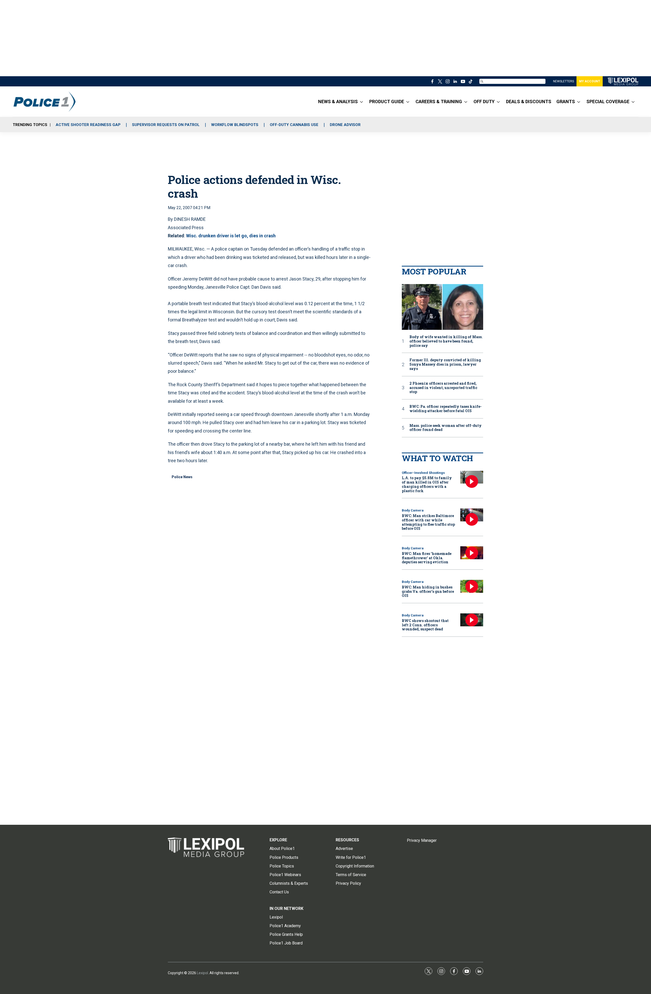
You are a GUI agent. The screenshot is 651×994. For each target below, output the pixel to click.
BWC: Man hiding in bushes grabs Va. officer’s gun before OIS (428, 591)
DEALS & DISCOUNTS (528, 101)
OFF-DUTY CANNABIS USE (294, 124)
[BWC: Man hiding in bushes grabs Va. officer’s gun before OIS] (471, 586)
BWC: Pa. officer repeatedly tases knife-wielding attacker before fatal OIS (445, 409)
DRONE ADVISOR (345, 124)
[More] (361, 101)
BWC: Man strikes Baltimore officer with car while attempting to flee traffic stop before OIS (428, 522)
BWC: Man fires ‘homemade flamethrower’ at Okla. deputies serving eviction (426, 558)
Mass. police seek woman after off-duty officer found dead (445, 428)
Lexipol (202, 973)
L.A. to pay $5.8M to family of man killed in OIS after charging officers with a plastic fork (427, 484)
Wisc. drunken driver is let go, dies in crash (231, 235)
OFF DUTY (484, 101)
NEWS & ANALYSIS (338, 101)
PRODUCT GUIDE (386, 101)
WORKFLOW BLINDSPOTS (234, 124)
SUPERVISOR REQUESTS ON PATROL (166, 124)
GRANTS (565, 101)
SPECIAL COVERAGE (607, 101)
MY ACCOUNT (589, 81)
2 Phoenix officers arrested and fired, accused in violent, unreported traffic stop (443, 387)
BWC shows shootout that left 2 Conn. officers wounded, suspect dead (425, 625)
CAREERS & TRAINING (439, 101)
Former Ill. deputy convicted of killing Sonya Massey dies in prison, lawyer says (445, 364)
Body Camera (413, 510)
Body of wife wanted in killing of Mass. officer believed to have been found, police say (446, 341)
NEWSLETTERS (563, 81)
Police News (182, 477)
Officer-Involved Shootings (423, 473)
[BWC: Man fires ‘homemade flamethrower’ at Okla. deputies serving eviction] (471, 552)
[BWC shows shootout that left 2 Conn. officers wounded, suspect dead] (471, 619)
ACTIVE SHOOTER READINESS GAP (88, 124)
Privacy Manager (422, 840)
